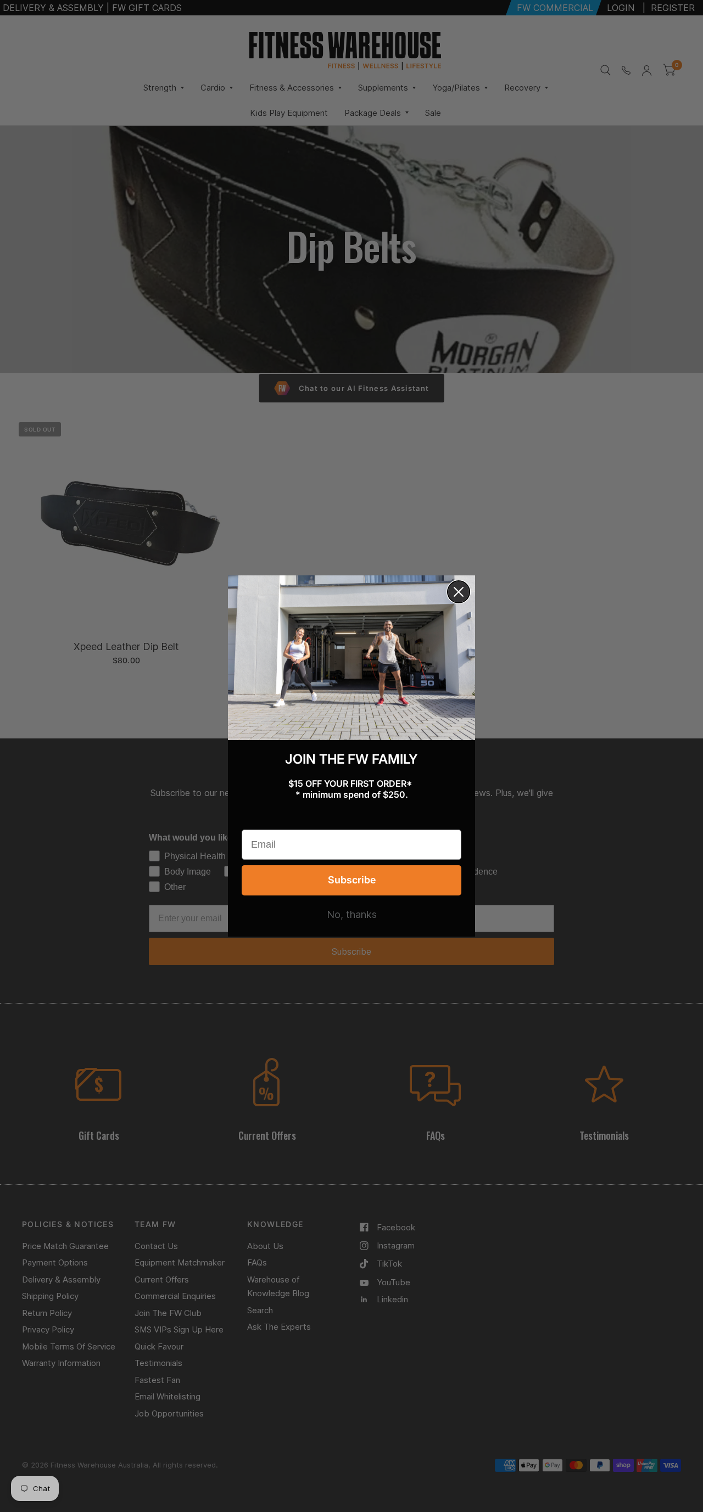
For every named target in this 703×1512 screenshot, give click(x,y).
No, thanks (352, 914)
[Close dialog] (459, 592)
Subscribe (352, 880)
